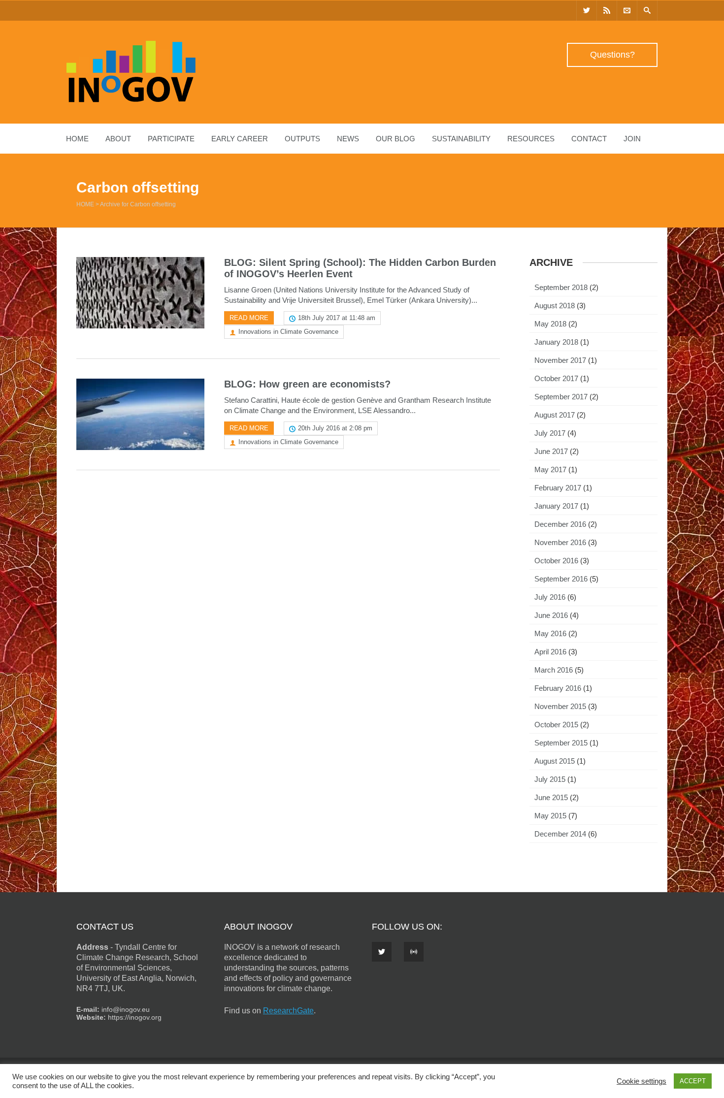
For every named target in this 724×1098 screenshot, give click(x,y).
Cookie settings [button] (641, 1081)
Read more (249, 318)
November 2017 (560, 360)
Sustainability (461, 138)
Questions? (612, 55)
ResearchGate (288, 1010)
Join (632, 138)
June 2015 (551, 797)
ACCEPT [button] (693, 1081)
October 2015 (556, 724)
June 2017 (551, 451)
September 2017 (561, 396)
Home (77, 138)
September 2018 (561, 287)
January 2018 (556, 342)
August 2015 (554, 761)
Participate (171, 138)
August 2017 (554, 415)
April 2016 (550, 651)
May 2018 (550, 324)
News (348, 138)
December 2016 (560, 524)
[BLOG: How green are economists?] (140, 414)
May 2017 (550, 469)
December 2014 (560, 834)
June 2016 (551, 615)
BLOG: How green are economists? (307, 384)
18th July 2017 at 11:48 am (336, 318)
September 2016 (561, 579)
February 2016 (557, 688)
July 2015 (549, 779)
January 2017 (556, 506)
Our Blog (395, 138)
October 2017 (556, 378)
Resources (531, 138)
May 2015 (550, 815)
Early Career (239, 138)
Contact (589, 138)
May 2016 (550, 633)
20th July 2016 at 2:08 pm (335, 428)
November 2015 (560, 706)
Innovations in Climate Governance (288, 331)
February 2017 (557, 488)
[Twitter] (586, 10)
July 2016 (549, 597)
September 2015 (561, 743)
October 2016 (556, 560)
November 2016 (560, 542)
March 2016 (553, 670)
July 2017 (549, 433)
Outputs (302, 138)
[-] (131, 100)
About (118, 138)
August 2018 (554, 305)
